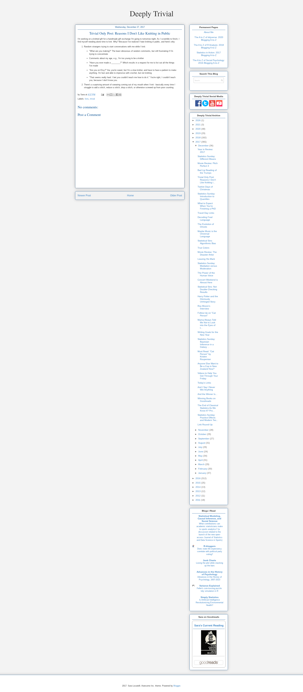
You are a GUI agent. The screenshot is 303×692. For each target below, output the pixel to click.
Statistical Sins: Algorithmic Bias (207, 242)
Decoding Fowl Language (205, 218)
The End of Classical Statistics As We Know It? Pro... (208, 408)
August (202, 443)
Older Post (176, 195)
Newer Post (84, 195)
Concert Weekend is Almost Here (208, 281)
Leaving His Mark (206, 259)
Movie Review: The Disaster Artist (207, 253)
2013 (198, 491)
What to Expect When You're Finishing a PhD (207, 206)
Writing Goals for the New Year (208, 333)
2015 (198, 482)
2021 (198, 124)
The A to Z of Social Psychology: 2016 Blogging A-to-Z (209, 61)
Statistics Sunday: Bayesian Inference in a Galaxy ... (206, 343)
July (200, 447)
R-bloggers (210, 546)
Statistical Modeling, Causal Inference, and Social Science (209, 518)
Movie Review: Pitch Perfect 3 (208, 164)
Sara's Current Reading (208, 625)
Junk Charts (209, 560)
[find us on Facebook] (198, 105)
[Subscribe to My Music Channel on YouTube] (219, 105)
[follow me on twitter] (205, 105)
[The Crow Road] (209, 654)
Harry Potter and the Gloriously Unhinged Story (208, 299)
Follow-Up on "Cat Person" (207, 314)
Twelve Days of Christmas (205, 188)
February (203, 468)
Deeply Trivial (151, 13)
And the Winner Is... (207, 394)
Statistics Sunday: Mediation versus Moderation (207, 266)
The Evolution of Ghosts (206, 225)
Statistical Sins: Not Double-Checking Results (207, 289)
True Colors (203, 247)
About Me (209, 32)
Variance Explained (209, 585)
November (203, 430)
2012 (198, 495)
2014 (198, 487)
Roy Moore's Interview (204, 307)
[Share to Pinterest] (120, 94)
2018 (198, 137)
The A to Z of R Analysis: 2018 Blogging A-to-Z (209, 46)
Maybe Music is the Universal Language (207, 234)
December (203, 145)
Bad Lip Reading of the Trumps (207, 171)
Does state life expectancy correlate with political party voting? (209, 551)
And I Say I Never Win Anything (206, 388)
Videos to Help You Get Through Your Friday (208, 376)
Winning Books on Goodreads (207, 399)
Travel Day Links (206, 213)
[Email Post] (102, 94)
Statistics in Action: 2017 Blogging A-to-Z (209, 53)
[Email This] (108, 94)
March (201, 464)
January (202, 473)
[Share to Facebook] (117, 94)
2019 (198, 133)
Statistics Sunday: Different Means (207, 157)
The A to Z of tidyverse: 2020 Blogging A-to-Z (208, 38)
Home (130, 195)
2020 (198, 129)
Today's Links (204, 382)
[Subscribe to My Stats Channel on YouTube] (212, 105)
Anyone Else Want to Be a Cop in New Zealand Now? (208, 366)
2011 (198, 500)
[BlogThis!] (111, 94)
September (204, 438)
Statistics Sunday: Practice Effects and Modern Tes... (208, 418)
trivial (92, 99)
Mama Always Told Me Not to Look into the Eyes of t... (207, 324)
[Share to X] (114, 94)
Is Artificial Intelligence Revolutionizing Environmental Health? (209, 603)
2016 (198, 478)
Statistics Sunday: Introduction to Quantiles (206, 196)
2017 (198, 142)
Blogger (176, 686)
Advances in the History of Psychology (210, 573)
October (202, 434)
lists (87, 99)
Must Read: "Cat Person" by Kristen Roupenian (206, 355)
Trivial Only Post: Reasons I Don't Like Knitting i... (207, 180)
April (200, 460)
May (200, 455)
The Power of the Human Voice (206, 274)
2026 (198, 120)
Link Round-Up (205, 424)
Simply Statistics (210, 597)
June (201, 451)
